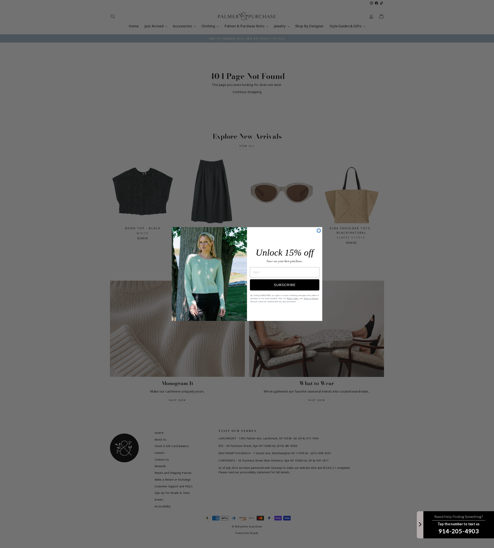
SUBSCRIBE (285, 285)
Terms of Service (311, 299)
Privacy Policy (293, 299)
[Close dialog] (319, 230)
